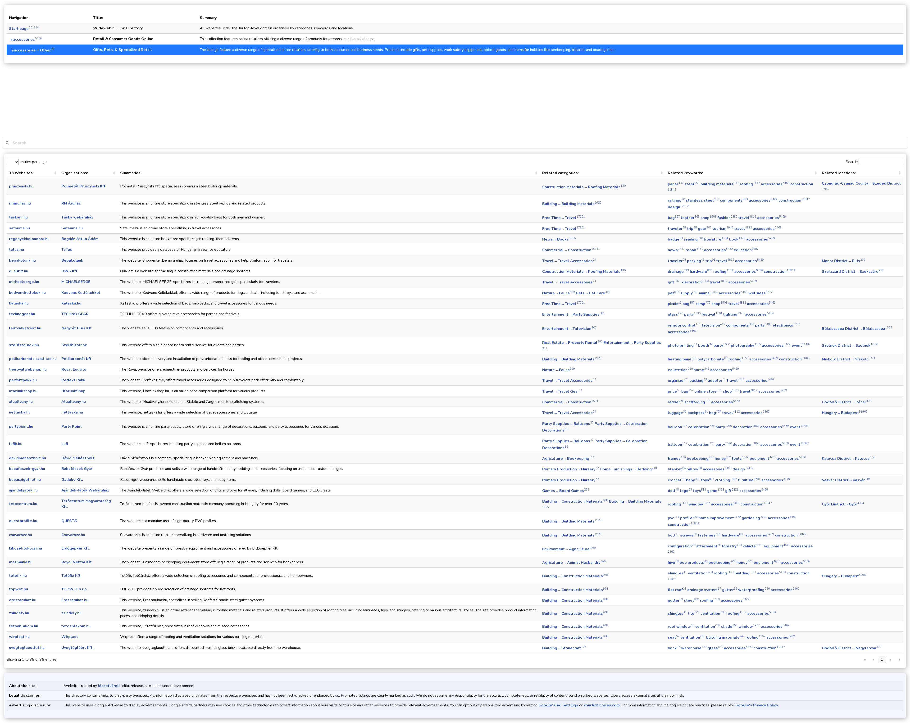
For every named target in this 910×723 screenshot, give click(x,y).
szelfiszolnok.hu (24, 345)
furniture (749, 480)
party (692, 314)
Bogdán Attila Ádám (80, 238)
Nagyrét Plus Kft (76, 328)
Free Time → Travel (563, 217)
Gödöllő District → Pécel (846, 402)
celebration (701, 427)
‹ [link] (873, 659)
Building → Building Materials (571, 203)
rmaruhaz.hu (20, 203)
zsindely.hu (19, 613)
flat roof (677, 589)
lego (686, 490)
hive (673, 562)
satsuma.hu (19, 228)
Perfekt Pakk (73, 380)
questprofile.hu (23, 520)
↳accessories (25, 39)
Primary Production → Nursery (570, 469)
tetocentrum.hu (23, 503)
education (746, 250)
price (674, 391)
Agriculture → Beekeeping (568, 458)
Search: (852, 161)
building (745, 573)
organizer (678, 380)
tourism (722, 228)
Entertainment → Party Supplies (573, 314)
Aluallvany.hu (73, 401)
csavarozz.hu (20, 534)
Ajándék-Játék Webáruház (85, 490)
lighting (733, 314)
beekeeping (700, 458)
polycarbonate (712, 359)
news (676, 250)
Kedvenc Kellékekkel (80, 292)
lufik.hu (15, 443)
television (713, 325)
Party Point (71, 426)
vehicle (753, 546)
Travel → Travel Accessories (569, 261)
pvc (673, 518)
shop (708, 217)
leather (690, 217)
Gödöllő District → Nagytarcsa (851, 648)
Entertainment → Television (569, 328)
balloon (677, 427)
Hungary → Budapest (844, 412)
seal (673, 637)
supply (689, 293)
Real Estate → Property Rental (572, 342)
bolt (673, 535)
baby (693, 480)
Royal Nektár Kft (76, 562)
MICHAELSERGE (75, 281)
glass (675, 314)
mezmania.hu (20, 562)
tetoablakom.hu (23, 626)
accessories (775, 184)
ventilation (700, 573)
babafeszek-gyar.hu (27, 468)
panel (675, 184)
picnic (675, 303)
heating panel (682, 359)
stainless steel (702, 200)
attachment (708, 546)
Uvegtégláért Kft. (77, 647)
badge (675, 239)
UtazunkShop (73, 391)
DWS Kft (69, 271)
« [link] (865, 659)
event (801, 345)
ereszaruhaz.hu (22, 600)
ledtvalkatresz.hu (25, 328)
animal (708, 293)
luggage (677, 412)
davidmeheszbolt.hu (27, 458)
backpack (697, 412)
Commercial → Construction (571, 250)
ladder (675, 402)
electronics (786, 325)
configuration (681, 546)
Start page (24, 28)
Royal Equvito (73, 369)
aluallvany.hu (21, 401)
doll (673, 490)
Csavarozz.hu (73, 534)
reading (693, 239)
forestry (732, 546)
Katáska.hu (71, 303)
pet (673, 293)
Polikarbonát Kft (76, 358)
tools (740, 458)
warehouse (694, 648)
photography (746, 345)
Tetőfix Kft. (71, 575)
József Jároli (109, 685)
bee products (694, 562)
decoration (695, 282)
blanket (677, 469)
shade (729, 626)
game (715, 490)
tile (694, 613)
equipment (763, 458)
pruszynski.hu (21, 186)
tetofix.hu (18, 575)
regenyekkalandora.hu (29, 238)
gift (674, 282)
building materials (720, 184)
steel (692, 184)
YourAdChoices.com (601, 705)
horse (701, 370)
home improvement (720, 518)
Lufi (64, 443)
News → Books (559, 239)
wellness (760, 293)
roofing (750, 184)
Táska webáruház (77, 217)
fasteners (709, 535)
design (678, 207)
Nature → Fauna (558, 293)
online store (708, 391)
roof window (681, 626)
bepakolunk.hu (22, 260)
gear (704, 228)
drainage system (704, 589)
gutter (729, 589)
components (734, 200)
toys (707, 480)
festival (711, 314)
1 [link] (882, 659)
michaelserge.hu (24, 281)
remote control (684, 325)
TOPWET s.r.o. (74, 589)
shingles (677, 573)
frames (677, 458)
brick (674, 648)
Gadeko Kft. (72, 479)
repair (694, 250)
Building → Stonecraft (564, 648)
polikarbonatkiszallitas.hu (33, 358)
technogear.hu (22, 314)
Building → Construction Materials (575, 501)
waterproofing (754, 589)
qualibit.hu (18, 271)
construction (794, 200)
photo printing (682, 345)
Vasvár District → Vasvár (846, 480)
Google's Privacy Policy (756, 705)
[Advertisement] (455, 101)
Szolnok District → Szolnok (849, 345)
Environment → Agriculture (569, 549)
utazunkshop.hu (23, 391)
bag (674, 217)
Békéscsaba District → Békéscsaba (857, 328)
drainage (678, 271)
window (699, 504)
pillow (694, 469)
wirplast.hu (19, 636)
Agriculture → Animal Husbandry (573, 562)
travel (747, 217)
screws (688, 535)
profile (689, 518)
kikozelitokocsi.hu (25, 548)
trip (692, 228)
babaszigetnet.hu (25, 479)
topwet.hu (18, 589)
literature (716, 239)
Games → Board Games (565, 490)
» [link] (899, 659)
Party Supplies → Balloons (568, 423)
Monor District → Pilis (843, 261)
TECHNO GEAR (75, 314)
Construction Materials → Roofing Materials (584, 187)
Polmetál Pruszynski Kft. (83, 186)
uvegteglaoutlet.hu (27, 647)
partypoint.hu (21, 426)
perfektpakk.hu (23, 380)
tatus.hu (16, 249)
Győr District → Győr (843, 504)
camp (703, 303)
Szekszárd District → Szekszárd (853, 271)
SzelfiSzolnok (74, 345)
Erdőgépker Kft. (75, 548)
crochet (676, 480)
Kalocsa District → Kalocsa (848, 458)
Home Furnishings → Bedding (628, 469)
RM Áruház (71, 203)
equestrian (680, 370)
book (737, 239)
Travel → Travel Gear (562, 391)
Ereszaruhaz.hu (74, 600)
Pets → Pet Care (593, 293)
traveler (677, 228)
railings (676, 200)
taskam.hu (18, 217)
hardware (701, 271)
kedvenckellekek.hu (27, 292)
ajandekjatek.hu (23, 490)
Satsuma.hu (72, 228)
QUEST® (69, 520)
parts (763, 325)
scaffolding (697, 402)
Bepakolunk (72, 260)
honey (723, 458)
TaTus (66, 249)
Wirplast (69, 636)
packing (696, 261)
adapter (717, 380)
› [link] (890, 659)
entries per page (33, 161)
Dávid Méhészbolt (77, 458)
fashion (727, 217)
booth (705, 345)
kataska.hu (19, 303)
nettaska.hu (20, 412)
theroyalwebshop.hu (28, 369)
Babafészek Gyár (76, 468)
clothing (726, 480)
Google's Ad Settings (558, 705)
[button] (55, 173)
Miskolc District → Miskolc (848, 359)
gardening (754, 518)
